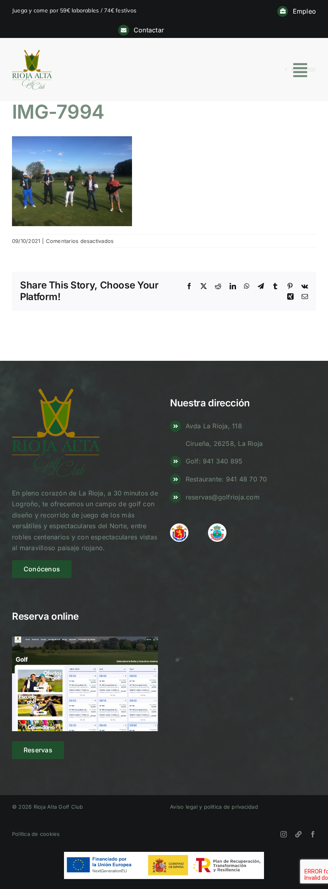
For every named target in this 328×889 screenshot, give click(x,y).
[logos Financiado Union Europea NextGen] (164, 855)
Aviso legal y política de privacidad (214, 806)
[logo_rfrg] (217, 527)
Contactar (149, 30)
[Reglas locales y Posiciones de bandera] (298, 834)
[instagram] (283, 834)
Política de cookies (36, 834)
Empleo (304, 11)
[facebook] (313, 834)
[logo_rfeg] (179, 527)
